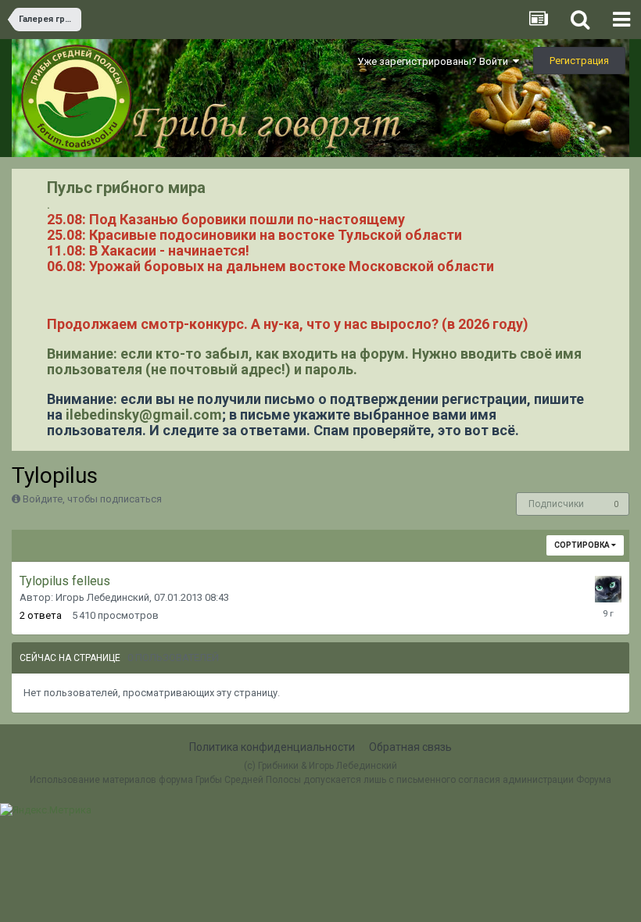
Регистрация (579, 60)
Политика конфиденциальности (272, 747)
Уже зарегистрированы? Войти (435, 61)
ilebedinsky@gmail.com (144, 414)
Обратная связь (410, 747)
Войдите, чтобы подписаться (92, 499)
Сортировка (582, 545)
